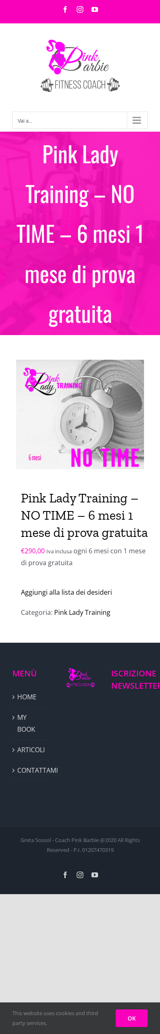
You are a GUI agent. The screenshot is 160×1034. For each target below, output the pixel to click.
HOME (27, 696)
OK (132, 1018)
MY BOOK (26, 723)
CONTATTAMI (31, 770)
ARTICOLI (31, 749)
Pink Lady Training (82, 612)
